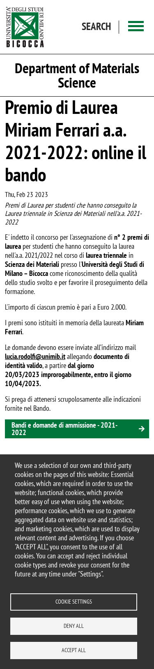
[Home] (25, 27)
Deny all (74, 626)
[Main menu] (136, 27)
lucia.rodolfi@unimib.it (35, 356)
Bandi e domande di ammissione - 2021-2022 (64, 428)
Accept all (74, 650)
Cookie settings (73, 601)
